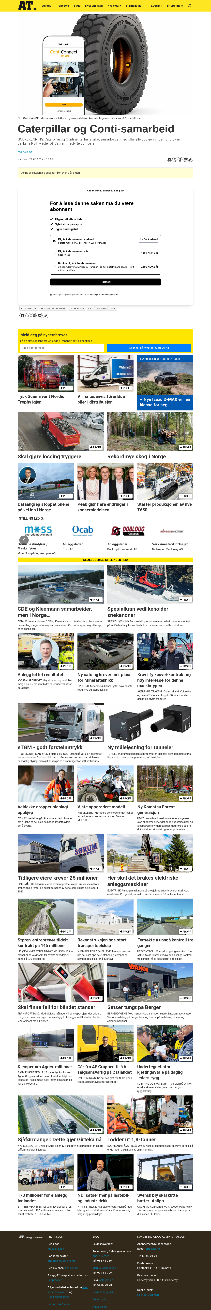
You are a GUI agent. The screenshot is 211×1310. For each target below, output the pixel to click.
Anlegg (46, 5)
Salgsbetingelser (102, 1292)
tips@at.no (71, 1268)
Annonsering (100, 1299)
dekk (112, 308)
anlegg (101, 308)
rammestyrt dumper (53, 308)
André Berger (100, 1256)
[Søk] (189, 5)
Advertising (99, 1306)
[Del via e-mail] (185, 159)
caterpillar (77, 308)
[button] (24, 540)
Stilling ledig (133, 5)
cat (90, 308)
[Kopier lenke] (190, 159)
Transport (62, 5)
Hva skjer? (114, 5)
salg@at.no (106, 1280)
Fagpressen (55, 1280)
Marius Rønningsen (104, 1268)
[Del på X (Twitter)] (174, 159)
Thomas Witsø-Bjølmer (62, 1260)
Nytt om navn (94, 5)
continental (29, 308)
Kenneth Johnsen (148, 1294)
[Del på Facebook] (169, 159)
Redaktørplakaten (58, 1296)
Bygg (77, 5)
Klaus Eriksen (56, 1248)
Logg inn (156, 5)
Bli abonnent (175, 5)
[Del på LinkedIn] (180, 159)
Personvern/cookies (60, 1304)
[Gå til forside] (27, 5)
